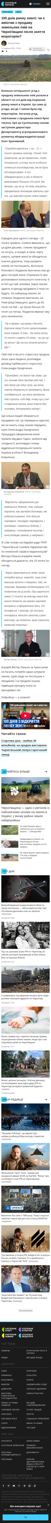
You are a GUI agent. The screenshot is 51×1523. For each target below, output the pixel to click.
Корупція (31, 1371)
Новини (5, 1350)
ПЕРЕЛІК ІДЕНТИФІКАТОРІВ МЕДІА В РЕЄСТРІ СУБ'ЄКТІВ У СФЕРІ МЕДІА (36, 1464)
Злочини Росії (9, 1418)
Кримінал (6, 1375)
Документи (33, 1452)
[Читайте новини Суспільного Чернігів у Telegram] (24, 1486)
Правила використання (34, 1446)
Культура (32, 1375)
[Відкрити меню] (48, 3)
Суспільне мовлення (12, 1445)
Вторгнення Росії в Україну (37, 1351)
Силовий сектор (10, 1409)
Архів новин (33, 1441)
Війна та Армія (34, 1423)
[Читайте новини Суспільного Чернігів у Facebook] (3, 1486)
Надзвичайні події (37, 1384)
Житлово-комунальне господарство (9, 1395)
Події (4, 1371)
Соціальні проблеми (38, 1418)
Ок (25, 1517)
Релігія (30, 1414)
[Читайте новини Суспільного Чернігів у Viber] (19, 1486)
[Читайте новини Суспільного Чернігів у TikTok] (35, 1486)
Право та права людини (9, 1403)
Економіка (7, 1380)
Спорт (4, 1423)
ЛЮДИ (18, 12)
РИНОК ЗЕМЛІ (7, 12)
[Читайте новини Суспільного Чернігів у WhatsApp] (29, 1486)
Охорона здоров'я (36, 1389)
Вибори (5, 1384)
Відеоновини (8, 1427)
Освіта (30, 1380)
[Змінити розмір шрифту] (48, 49)
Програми (6, 1459)
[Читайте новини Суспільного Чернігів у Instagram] (9, 1486)
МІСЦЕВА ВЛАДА (34, 1357)
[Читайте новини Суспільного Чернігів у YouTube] (14, 1486)
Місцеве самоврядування (36, 1403)
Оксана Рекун (14, 43)
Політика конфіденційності (11, 1453)
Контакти (6, 1441)
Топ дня (31, 1427)
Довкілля (6, 1389)
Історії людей (34, 1409)
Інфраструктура (35, 1393)
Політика (6, 1414)
